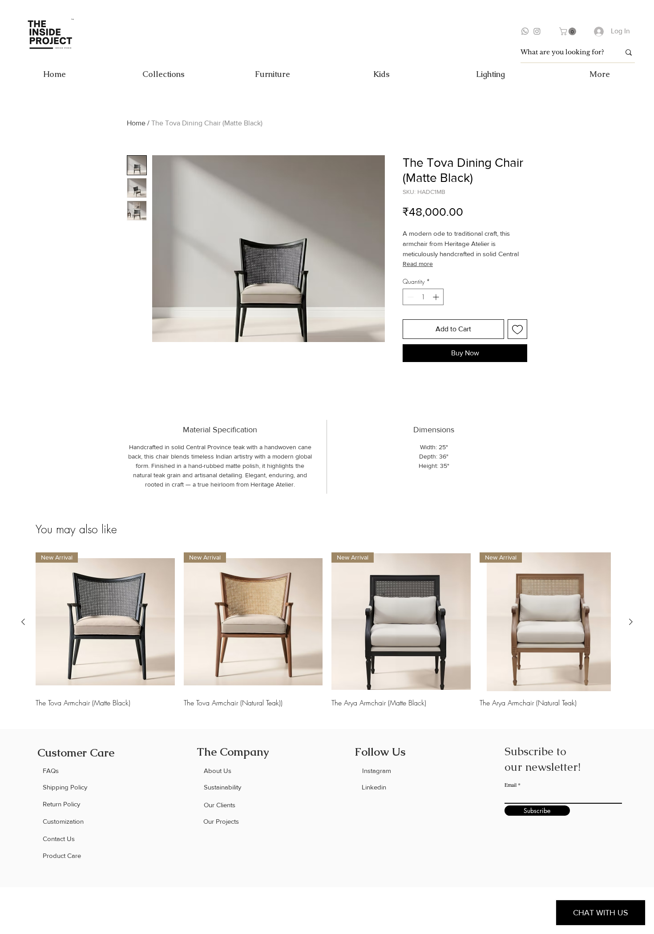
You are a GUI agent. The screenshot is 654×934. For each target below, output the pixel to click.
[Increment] (436, 297)
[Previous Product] (23, 621)
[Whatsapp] (525, 31)
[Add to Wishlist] (517, 329)
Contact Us (59, 838)
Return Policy (61, 804)
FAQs (51, 770)
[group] (327, 630)
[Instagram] (537, 31)
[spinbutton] (423, 297)
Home (136, 123)
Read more (418, 263)
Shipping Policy (65, 787)
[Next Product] (631, 621)
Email (511, 784)
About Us (217, 770)
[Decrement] (409, 297)
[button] (568, 31)
